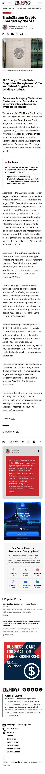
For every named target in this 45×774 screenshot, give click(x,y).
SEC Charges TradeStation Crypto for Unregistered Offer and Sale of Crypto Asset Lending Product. (21, 169)
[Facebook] (38, 451)
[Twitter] (25, 572)
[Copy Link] (17, 34)
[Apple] (36, 690)
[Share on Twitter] (8, 34)
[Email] (12, 34)
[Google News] (25, 584)
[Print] (22, 34)
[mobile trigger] (4, 2)
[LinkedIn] (37, 584)
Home (4, 8)
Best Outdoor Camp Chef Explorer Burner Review (19, 605)
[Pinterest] (37, 572)
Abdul (6, 615)
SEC (13, 418)
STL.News (24, 113)
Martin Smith (12, 26)
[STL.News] (22, 2)
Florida (16, 432)
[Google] (40, 690)
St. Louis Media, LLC (16, 762)
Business (12, 8)
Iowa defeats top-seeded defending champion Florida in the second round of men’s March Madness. (21, 623)
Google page (13, 715)
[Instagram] (13, 584)
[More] (26, 34)
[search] (34, 3)
